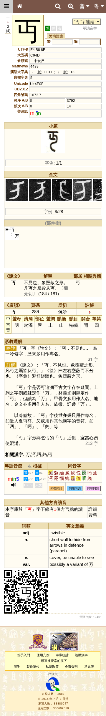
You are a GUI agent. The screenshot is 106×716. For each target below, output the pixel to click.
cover (54, 557)
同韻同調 (75, 488)
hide (78, 539)
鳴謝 (17, 666)
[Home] (19, 6)
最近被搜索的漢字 (54, 660)
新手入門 (23, 655)
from (87, 539)
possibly (57, 564)
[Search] (57, 6)
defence (76, 545)
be (64, 557)
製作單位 (32, 666)
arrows (56, 545)
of (86, 564)
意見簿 (89, 666)
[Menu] (6, 6)
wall (64, 539)
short (54, 539)
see (90, 557)
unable (74, 557)
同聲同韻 (56, 488)
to (70, 539)
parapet (58, 550)
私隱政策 (52, 666)
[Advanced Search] (70, 6)
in (65, 545)
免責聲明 (71, 666)
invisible (57, 532)
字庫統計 (62, 655)
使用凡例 (43, 655)
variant (76, 564)
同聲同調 (93, 488)
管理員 (53, 674)
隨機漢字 (81, 655)
